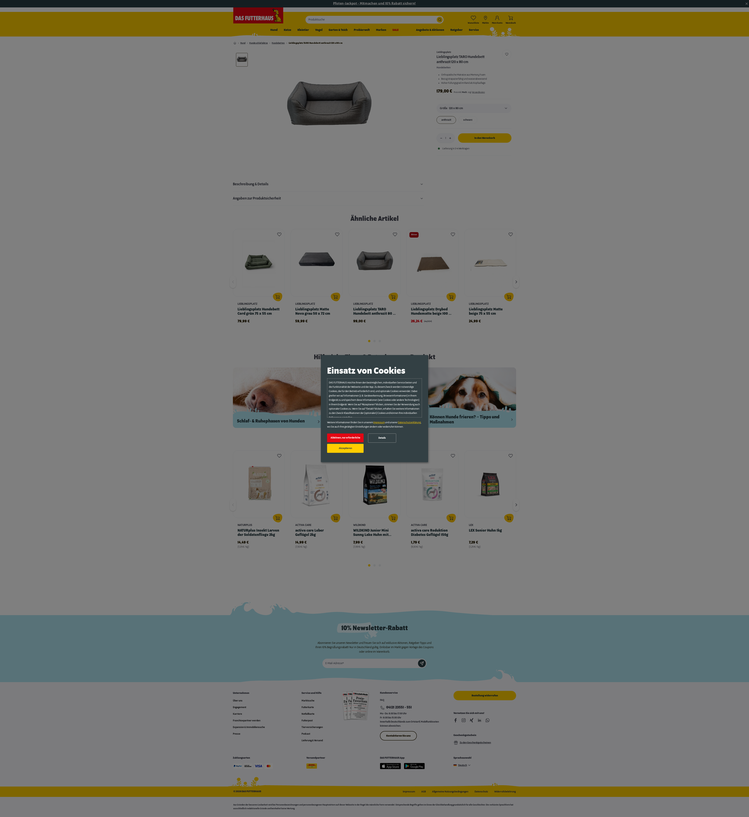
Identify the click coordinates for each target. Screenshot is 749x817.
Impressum (379, 422)
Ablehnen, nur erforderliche (345, 438)
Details (382, 438)
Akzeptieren (345, 448)
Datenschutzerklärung (409, 422)
